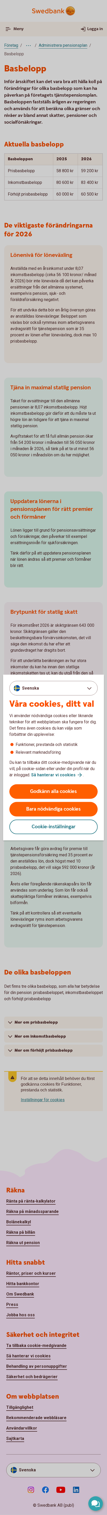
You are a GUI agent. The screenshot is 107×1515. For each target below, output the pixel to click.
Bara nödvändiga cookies (53, 809)
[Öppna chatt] (95, 1503)
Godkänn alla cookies (53, 791)
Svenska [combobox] (30, 687)
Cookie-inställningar (54, 827)
